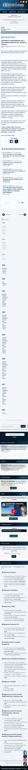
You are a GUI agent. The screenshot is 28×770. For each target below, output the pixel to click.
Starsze (20, 202)
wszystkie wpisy (23, 477)
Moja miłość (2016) (8, 689)
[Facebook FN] (25, 752)
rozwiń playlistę (13, 536)
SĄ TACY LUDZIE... (9, 648)
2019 (3, 335)
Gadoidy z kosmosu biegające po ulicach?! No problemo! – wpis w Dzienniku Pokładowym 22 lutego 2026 (14, 674)
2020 (3, 312)
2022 (3, 279)
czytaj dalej (13, 488)
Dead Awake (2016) (8, 690)
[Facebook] (12, 141)
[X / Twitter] (17, 141)
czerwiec (4, 303)
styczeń (4, 272)
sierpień (4, 300)
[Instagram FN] (25, 760)
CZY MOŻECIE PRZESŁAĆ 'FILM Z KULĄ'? (15, 636)
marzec (4, 306)
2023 (3, 265)
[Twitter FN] (25, 756)
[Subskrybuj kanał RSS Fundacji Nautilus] (23, 2)
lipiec (3, 301)
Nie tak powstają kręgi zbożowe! (12, 702)
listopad (4, 269)
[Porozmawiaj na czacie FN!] (26, 2)
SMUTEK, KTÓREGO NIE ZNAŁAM (12, 601)
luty (3, 376)
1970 (3, 410)
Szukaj (14, 437)
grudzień (4, 294)
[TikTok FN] (25, 764)
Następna (21, 214)
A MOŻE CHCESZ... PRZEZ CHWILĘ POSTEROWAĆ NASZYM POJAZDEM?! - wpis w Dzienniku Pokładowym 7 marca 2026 (15, 667)
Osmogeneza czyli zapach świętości (13, 705)
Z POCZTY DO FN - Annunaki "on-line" (14, 750)
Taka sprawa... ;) (8, 700)
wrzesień (4, 271)
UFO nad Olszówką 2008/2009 (11, 740)
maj (3, 282)
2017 (3, 384)
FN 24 (3, 28)
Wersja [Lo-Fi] (3, 760)
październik (5, 297)
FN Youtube (23, 494)
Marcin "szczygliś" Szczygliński (19, 763)
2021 (3, 291)
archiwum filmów (13, 518)
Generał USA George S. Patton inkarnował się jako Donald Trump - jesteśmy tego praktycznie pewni (15, 723)
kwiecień (4, 283)
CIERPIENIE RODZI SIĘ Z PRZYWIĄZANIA (14, 649)
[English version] (21, 2)
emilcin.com (24, 461)
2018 (3, 359)
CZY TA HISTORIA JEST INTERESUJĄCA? (14, 633)
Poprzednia (7, 214)
